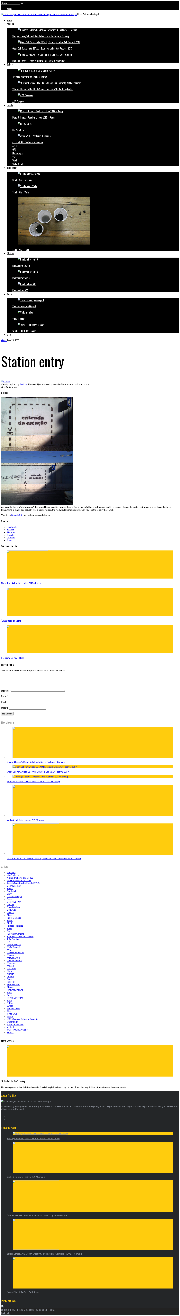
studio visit (12, 167)
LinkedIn (11, 537)
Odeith (10, 976)
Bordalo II (12, 891)
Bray (9, 893)
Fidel (9, 923)
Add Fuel (11, 872)
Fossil (9, 928)
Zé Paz (10, 1032)
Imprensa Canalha (15, 933)
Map (9, 334)
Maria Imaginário (15, 952)
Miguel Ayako (13, 957)
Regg (9, 995)
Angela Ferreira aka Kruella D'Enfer (24, 883)
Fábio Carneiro (14, 917)
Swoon (10, 1005)
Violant (10, 1027)
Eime (9, 915)
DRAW (10, 912)
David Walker (13, 907)
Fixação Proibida (15, 925)
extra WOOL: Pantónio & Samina (27, 142)
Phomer (10, 987)
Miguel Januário (14, 960)
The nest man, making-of (24, 306)
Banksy (23, 384)
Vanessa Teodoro (15, 1024)
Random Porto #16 (21, 265)
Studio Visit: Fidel (20, 249)
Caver (10, 899)
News (9, 20)
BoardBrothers (14, 885)
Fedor (10, 920)
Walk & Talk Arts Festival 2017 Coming (26, 820)
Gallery (10, 64)
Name (4, 696)
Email (9, 540)
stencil (4, 340)
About (9, 8)
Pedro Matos (13, 984)
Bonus (10, 888)
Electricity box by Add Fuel (12, 658)
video (9, 294)
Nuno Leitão (17, 515)
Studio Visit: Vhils (20, 192)
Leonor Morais (14, 944)
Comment (6, 690)
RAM (9, 992)
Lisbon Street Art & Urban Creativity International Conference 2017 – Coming (44, 858)
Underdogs (17, 153)
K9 (8, 941)
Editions (10, 253)
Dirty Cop (11, 909)
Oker (9, 979)
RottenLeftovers (15, 997)
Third (9, 1011)
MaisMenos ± (13, 947)
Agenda (10, 24)
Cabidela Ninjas (14, 896)
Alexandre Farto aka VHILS (20, 877)
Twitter (10, 529)
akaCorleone (13, 875)
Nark (9, 971)
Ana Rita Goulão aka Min (19, 880)
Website (4, 707)
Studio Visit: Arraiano (22, 180)
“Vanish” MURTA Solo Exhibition (23, 1292)
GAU (14, 149)
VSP (14, 157)
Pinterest (11, 532)
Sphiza (10, 1003)
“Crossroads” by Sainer (11, 620)
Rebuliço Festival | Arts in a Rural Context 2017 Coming (38, 61)
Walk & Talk (17, 164)
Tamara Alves (13, 1008)
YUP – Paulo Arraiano (17, 1029)
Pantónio (11, 981)
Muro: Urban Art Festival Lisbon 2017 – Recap (34, 117)
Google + (11, 534)
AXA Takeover (18, 101)
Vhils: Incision (18, 318)
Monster (11, 963)
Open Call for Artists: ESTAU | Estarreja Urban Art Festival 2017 (42, 48)
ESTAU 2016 (18, 130)
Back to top (6, 1313)
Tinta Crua (12, 1013)
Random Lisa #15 (20, 290)
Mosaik (10, 965)
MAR (9, 949)
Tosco (10, 1016)
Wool (14, 160)
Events (10, 105)
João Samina (13, 939)
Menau (10, 955)
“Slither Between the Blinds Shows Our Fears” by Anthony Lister (42, 89)
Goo (9, 931)
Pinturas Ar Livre (15, 989)
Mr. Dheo (11, 968)
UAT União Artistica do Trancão (22, 1019)
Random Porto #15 (21, 278)
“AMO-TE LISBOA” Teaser (24, 331)
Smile (9, 1000)
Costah (10, 904)
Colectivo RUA (14, 901)
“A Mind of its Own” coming (13, 1081)
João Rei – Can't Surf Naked (20, 936)
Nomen (10, 973)
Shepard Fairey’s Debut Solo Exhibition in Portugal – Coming (40, 36)
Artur (14, 146)
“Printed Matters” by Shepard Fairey (29, 77)
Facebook (12, 527)
